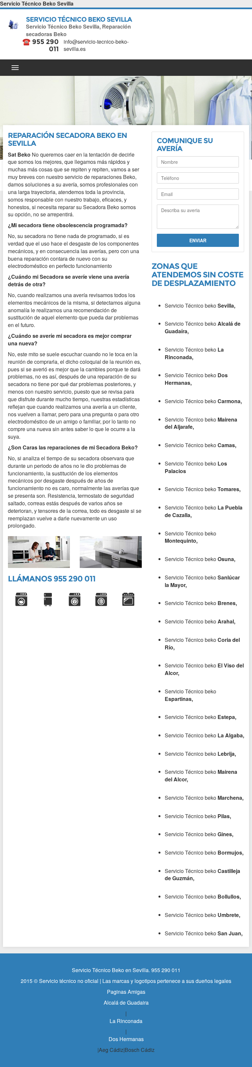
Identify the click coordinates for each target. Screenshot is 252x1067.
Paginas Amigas (126, 991)
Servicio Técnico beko (200, 305)
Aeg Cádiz (111, 1050)
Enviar (197, 240)
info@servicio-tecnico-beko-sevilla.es (96, 45)
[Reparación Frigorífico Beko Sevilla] (48, 599)
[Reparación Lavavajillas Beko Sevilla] (74, 599)
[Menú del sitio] (126, 67)
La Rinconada (126, 1021)
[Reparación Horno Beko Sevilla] (128, 599)
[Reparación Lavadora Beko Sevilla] (21, 599)
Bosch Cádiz (140, 1050)
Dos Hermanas (126, 1039)
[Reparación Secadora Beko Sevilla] (101, 599)
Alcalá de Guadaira (126, 1002)
